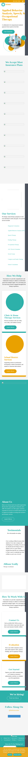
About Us (6, 738)
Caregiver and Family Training (15, 259)
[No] (26, 752)
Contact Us (21, 740)
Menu (25, 4)
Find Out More (14, 698)
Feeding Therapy (12, 240)
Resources (21, 738)
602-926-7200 (16, 1)
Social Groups (11, 254)
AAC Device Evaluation (14, 249)
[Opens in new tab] (23, 1)
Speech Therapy (12, 235)
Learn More (10, 327)
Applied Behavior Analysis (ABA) (16, 230)
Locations (7, 740)
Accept (10, 754)
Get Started (8, 31)
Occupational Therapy (13, 244)
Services (13, 738)
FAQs (13, 740)
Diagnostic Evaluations (13, 226)
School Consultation (13, 264)
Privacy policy (17, 754)
